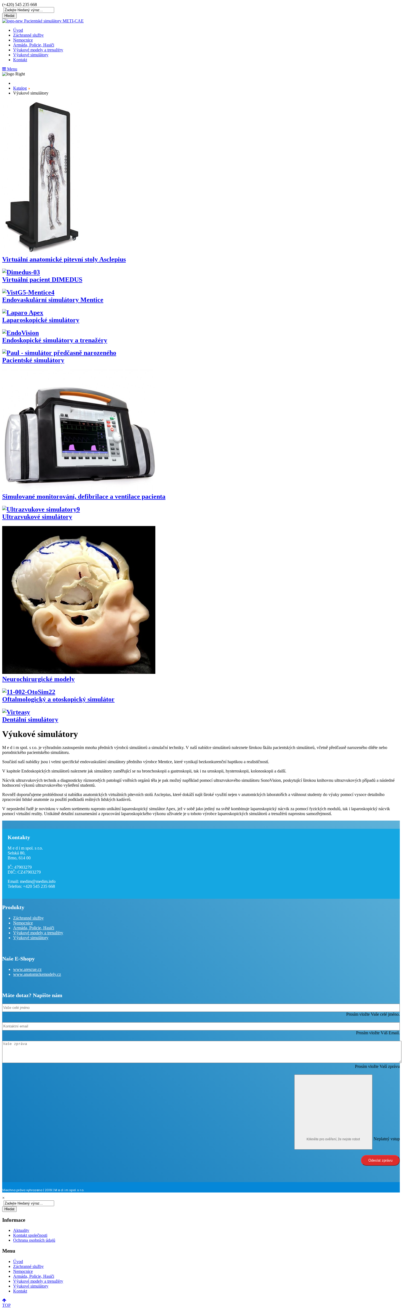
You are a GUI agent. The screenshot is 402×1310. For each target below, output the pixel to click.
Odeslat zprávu (380, 1160)
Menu (11, 69)
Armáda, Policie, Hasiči (33, 45)
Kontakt (20, 59)
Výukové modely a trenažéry (38, 50)
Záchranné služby (28, 35)
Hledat (9, 16)
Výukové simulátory (30, 54)
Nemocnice (23, 40)
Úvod (18, 30)
